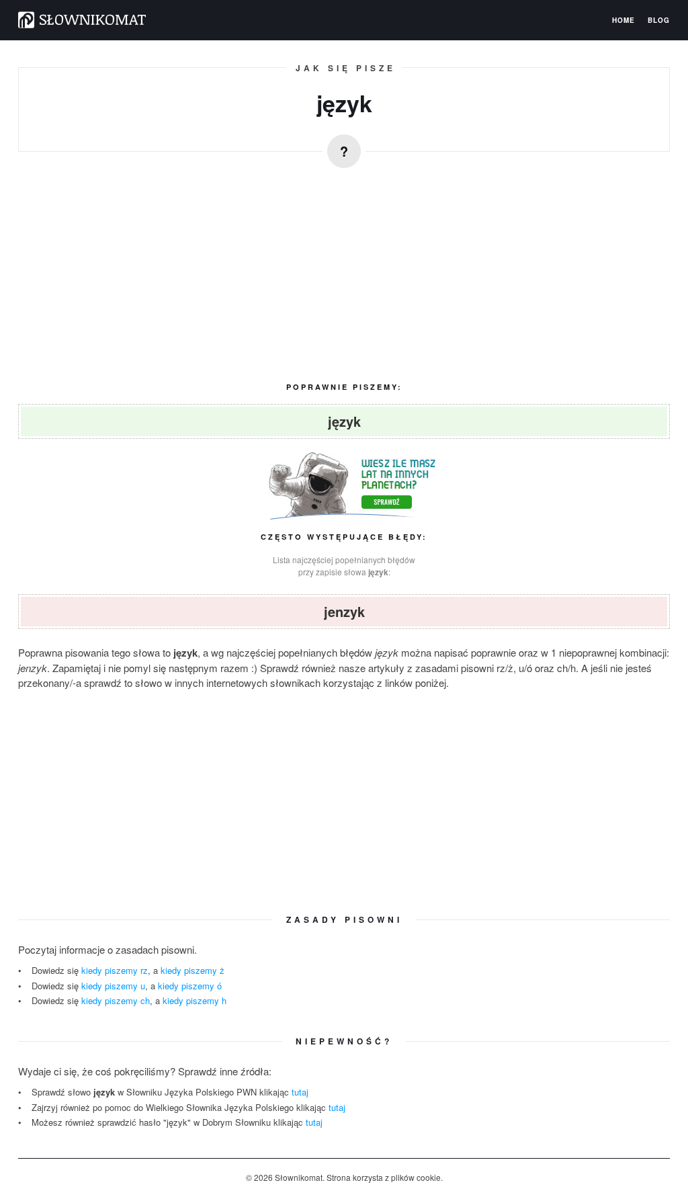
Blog (659, 20)
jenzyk (344, 611)
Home (623, 20)
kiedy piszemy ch (115, 1000)
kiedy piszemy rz (114, 970)
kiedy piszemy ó (190, 985)
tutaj (300, 1091)
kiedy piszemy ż (192, 970)
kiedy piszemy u (113, 985)
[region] (344, 269)
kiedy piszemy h (194, 1000)
